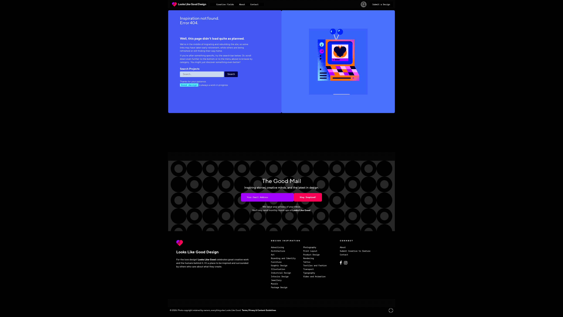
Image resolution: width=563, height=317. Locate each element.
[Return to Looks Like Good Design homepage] (222, 243)
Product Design (311, 254)
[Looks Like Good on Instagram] (346, 264)
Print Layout (310, 251)
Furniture (276, 262)
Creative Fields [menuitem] (225, 4)
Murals (274, 284)
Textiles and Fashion (315, 265)
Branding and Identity (283, 258)
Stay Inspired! (308, 197)
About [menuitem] (242, 4)
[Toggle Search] (364, 4)
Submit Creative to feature (355, 251)
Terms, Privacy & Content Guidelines (259, 310)
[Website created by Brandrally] (391, 310)
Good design (189, 85)
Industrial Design (281, 273)
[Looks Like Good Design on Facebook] (341, 264)
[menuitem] (225, 4)
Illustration (278, 269)
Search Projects (189, 69)
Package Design (279, 287)
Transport (308, 269)
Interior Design (280, 276)
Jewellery (276, 280)
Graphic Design (279, 265)
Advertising (277, 247)
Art (272, 254)
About (343, 247)
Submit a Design (381, 4)
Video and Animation (314, 276)
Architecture (278, 251)
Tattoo (306, 262)
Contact (344, 254)
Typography (309, 273)
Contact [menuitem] (254, 4)
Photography (309, 247)
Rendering (308, 258)
